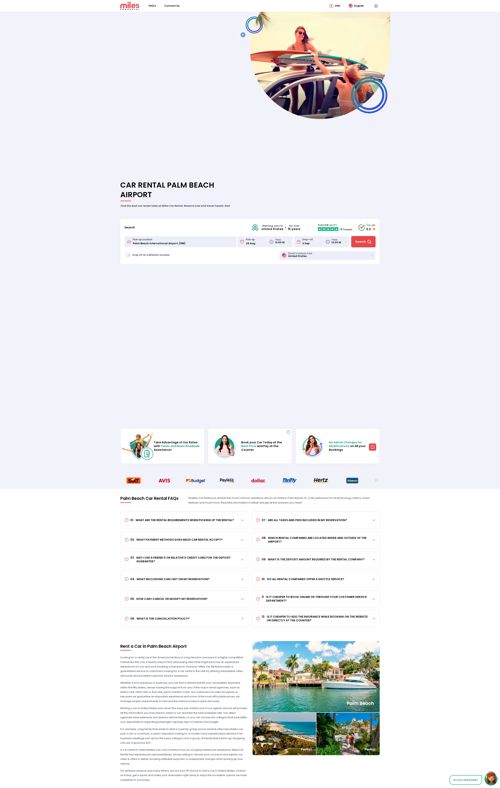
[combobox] (183, 241)
